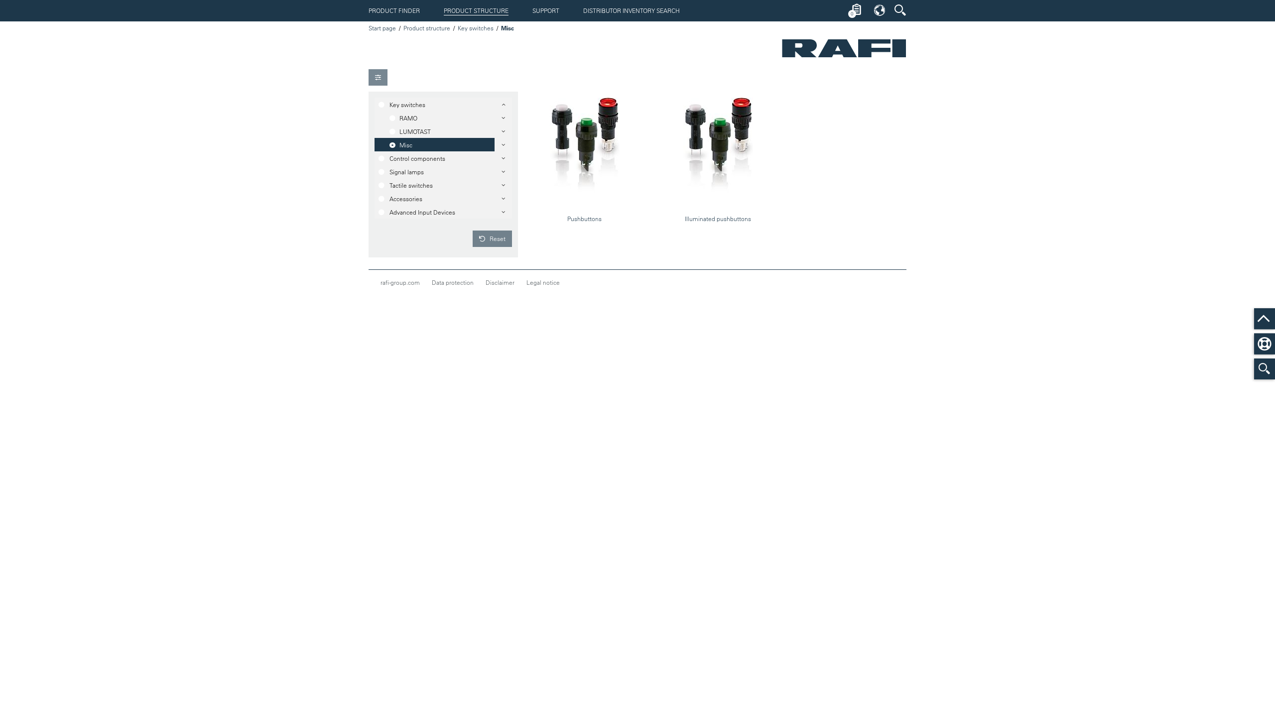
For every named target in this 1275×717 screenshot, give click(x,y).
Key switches (476, 28)
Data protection (453, 282)
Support (545, 10)
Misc (405, 145)
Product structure (476, 10)
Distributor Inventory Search (631, 10)
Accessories (405, 199)
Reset (497, 238)
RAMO (408, 118)
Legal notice (543, 282)
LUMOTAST (415, 131)
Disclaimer (500, 282)
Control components (417, 158)
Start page (382, 28)
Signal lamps (406, 172)
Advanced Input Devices (422, 212)
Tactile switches (411, 185)
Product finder (394, 10)
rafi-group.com (400, 282)
